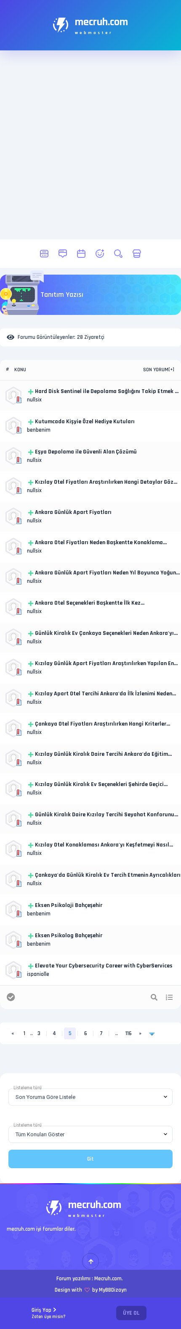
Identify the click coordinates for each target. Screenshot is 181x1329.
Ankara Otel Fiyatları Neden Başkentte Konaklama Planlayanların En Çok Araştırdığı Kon (99, 543)
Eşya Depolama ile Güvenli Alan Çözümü (86, 452)
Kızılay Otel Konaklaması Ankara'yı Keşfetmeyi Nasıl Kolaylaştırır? (102, 845)
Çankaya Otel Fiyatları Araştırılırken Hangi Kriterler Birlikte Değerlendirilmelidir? (100, 724)
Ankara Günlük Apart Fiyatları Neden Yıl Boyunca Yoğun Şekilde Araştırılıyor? (105, 573)
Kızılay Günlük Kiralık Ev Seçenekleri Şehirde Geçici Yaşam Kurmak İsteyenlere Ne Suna (99, 785)
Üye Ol (131, 1313)
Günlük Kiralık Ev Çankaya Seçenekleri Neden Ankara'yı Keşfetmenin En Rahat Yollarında (104, 633)
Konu (20, 370)
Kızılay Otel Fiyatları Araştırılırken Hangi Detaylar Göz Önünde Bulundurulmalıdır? (104, 482)
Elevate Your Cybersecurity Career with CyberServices (104, 966)
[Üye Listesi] (99, 254)
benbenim (39, 430)
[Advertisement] (90, 145)
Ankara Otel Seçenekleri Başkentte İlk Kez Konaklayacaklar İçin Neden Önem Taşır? (88, 603)
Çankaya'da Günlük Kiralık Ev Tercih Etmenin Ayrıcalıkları (108, 875)
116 (128, 1033)
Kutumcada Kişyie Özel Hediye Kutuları (85, 421)
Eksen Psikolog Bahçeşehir (68, 935)
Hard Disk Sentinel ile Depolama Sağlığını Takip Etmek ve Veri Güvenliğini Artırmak (108, 392)
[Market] (137, 254)
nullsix (34, 399)
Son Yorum (155, 370)
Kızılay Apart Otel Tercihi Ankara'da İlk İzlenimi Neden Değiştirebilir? (103, 694)
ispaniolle (38, 974)
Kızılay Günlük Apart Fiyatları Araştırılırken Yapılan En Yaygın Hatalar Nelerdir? (104, 664)
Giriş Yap (49, 1313)
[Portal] (62, 254)
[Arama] (118, 254)
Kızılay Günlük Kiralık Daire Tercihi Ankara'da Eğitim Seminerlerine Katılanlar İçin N (101, 754)
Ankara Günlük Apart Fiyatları (73, 512)
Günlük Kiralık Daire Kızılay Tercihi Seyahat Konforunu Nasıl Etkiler (104, 815)
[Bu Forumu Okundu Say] (11, 997)
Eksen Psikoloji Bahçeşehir (68, 905)
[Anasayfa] (44, 254)
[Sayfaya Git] (152, 1033)
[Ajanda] (81, 254)
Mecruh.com (108, 1278)
